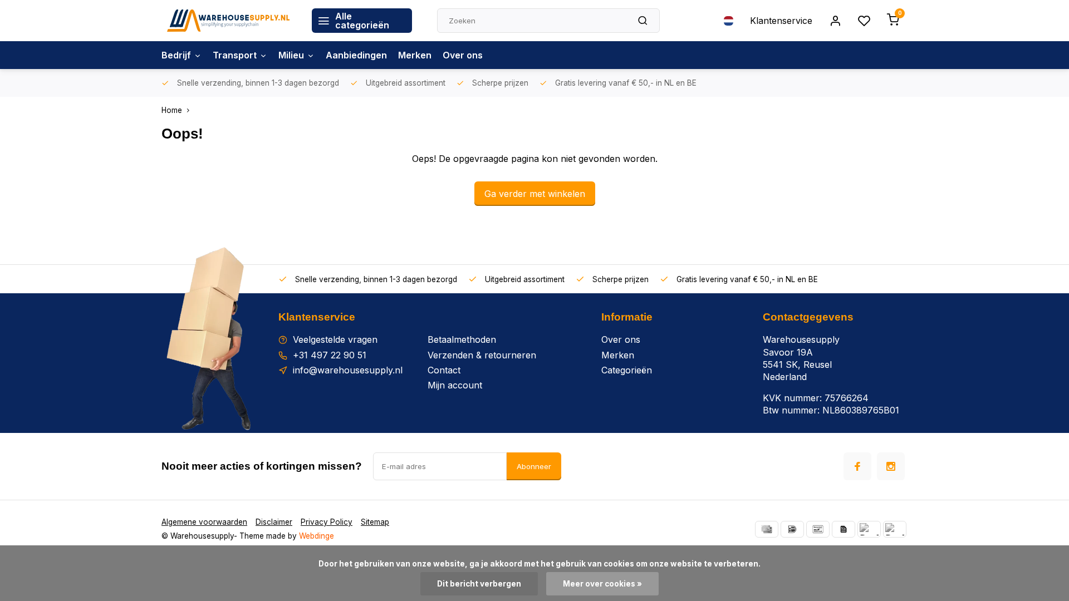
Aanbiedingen (356, 55)
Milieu (291, 55)
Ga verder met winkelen (534, 193)
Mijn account (455, 385)
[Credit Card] (766, 529)
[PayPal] (869, 529)
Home (171, 110)
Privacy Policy (326, 522)
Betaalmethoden (462, 339)
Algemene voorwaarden (204, 522)
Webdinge (316, 535)
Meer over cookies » (602, 583)
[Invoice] (843, 529)
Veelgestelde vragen (335, 339)
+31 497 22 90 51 (329, 355)
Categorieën (626, 370)
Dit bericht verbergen (479, 583)
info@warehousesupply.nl (348, 370)
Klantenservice (781, 20)
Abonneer (534, 466)
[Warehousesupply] (228, 20)
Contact (444, 370)
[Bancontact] (818, 529)
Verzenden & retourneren (482, 355)
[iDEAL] (792, 529)
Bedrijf (176, 55)
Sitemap (375, 522)
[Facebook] (857, 466)
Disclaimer (274, 522)
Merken (414, 55)
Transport (235, 55)
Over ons (463, 55)
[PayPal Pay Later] (894, 529)
